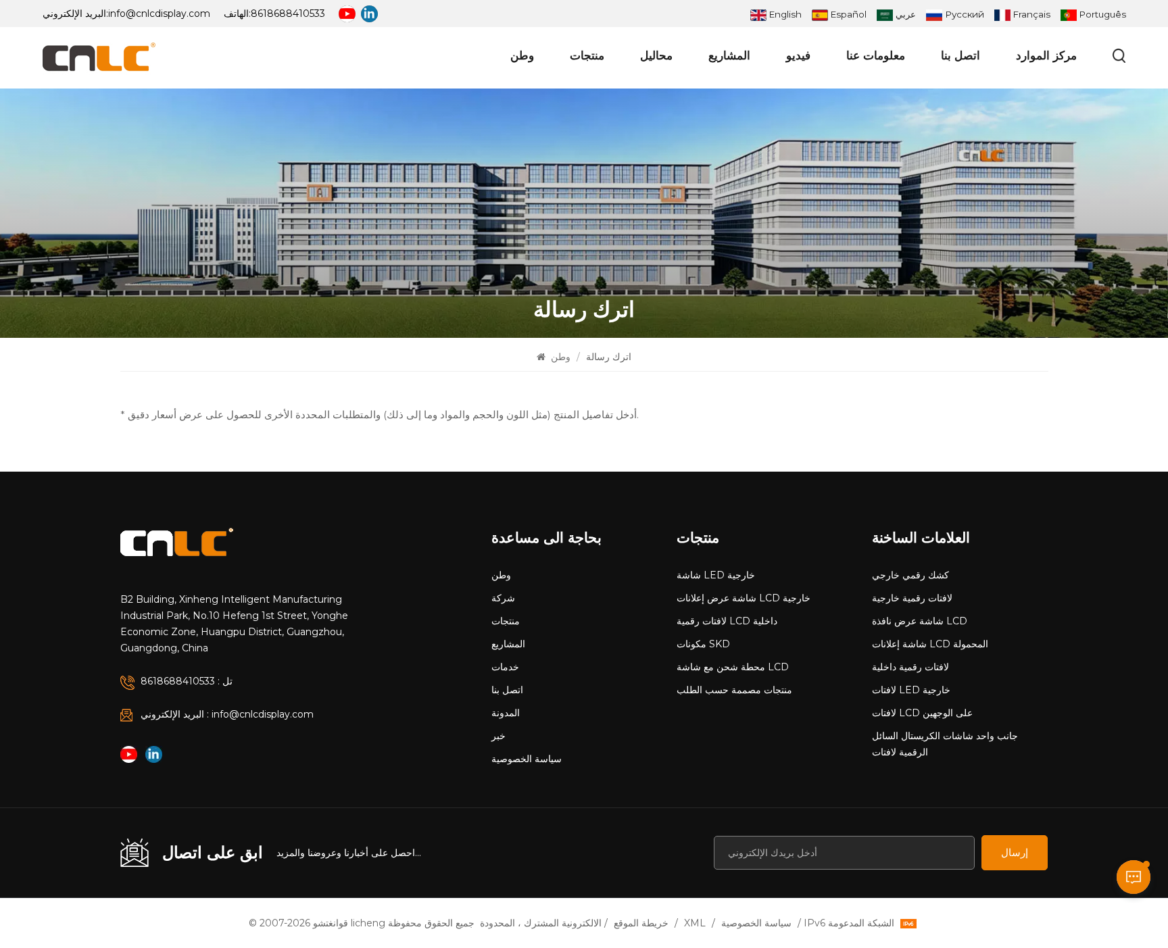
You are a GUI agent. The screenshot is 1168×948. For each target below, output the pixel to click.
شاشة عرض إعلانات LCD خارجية (743, 598)
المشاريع (729, 55)
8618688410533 (288, 13)
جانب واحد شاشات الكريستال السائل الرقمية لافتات (945, 744)
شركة (503, 598)
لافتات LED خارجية (911, 690)
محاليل (656, 55)
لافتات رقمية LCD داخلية (727, 621)
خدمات (505, 667)
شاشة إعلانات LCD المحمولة (930, 644)
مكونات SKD (703, 644)
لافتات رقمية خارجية (912, 598)
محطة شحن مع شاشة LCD (733, 667)
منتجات (587, 55)
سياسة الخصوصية (526, 759)
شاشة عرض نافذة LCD (919, 621)
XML (695, 923)
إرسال (1014, 852)
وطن (522, 55)
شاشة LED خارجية (716, 575)
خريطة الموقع (641, 923)
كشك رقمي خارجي (910, 575)
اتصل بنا (960, 55)
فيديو (798, 55)
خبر (498, 736)
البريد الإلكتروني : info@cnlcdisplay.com (227, 714)
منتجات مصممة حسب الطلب (734, 690)
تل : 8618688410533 (187, 681)
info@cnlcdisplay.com (159, 13)
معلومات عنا (875, 55)
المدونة (505, 713)
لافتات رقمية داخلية (910, 667)
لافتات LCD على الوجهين (922, 713)
